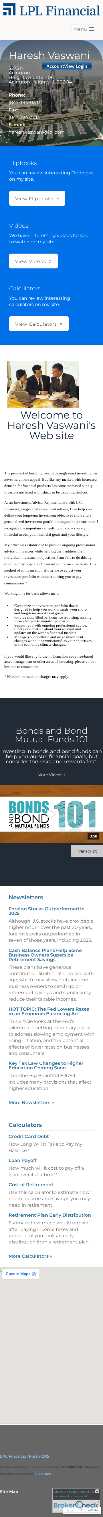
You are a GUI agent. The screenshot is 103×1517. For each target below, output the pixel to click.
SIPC (47, 1473)
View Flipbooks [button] (34, 198)
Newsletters (26, 897)
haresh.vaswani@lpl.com (37, 132)
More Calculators (30, 1256)
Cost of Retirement (31, 1184)
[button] (83, 29)
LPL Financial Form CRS (24, 1456)
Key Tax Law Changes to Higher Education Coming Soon (46, 1066)
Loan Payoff (23, 1160)
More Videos (51, 775)
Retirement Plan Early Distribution (50, 1215)
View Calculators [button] (36, 324)
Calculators (25, 1125)
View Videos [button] (30, 261)
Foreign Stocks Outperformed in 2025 (47, 911)
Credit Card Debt (29, 1136)
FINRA (39, 1473)
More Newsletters (31, 1102)
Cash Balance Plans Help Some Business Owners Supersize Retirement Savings (45, 955)
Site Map (9, 1491)
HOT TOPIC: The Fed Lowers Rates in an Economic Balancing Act (49, 1011)
